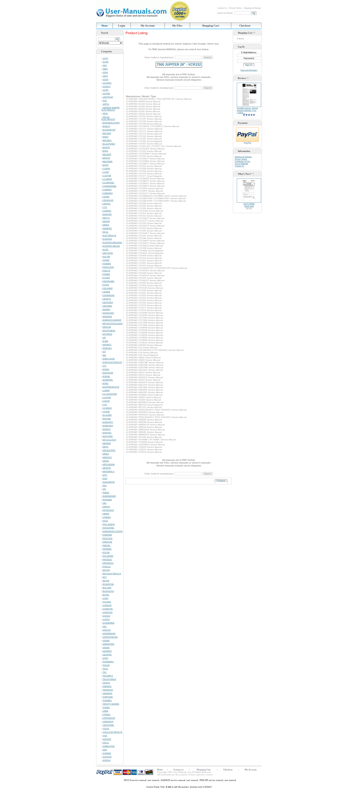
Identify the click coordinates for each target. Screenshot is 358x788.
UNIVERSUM (108, 718)
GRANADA (107, 302)
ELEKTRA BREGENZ (112, 242)
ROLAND (106, 588)
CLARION (107, 179)
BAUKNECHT (108, 130)
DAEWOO (107, 214)
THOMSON (107, 690)
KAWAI (105, 369)
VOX (104, 736)
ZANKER (106, 753)
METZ (105, 447)
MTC (104, 475)
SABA (105, 598)
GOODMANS (108, 295)
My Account (148, 25)
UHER (105, 711)
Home (105, 25)
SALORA (106, 602)
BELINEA (106, 140)
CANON (106, 168)
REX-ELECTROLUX (111, 574)
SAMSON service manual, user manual (180, 780)
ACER (105, 62)
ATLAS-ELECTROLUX (108, 118)
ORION (105, 514)
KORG (105, 383)
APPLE (105, 104)
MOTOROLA (108, 471)
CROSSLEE (107, 200)
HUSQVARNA (108, 330)
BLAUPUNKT (108, 144)
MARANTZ (107, 422)
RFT (104, 577)
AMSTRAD (107, 97)
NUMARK (107, 500)
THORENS (107, 693)
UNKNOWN (107, 721)
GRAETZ (106, 299)
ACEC (105, 58)
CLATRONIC (108, 183)
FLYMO (106, 278)
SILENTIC (107, 655)
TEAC (105, 669)
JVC (104, 366)
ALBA (105, 79)
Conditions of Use (242, 161)
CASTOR (106, 175)
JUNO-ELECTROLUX (112, 362)
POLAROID (107, 556)
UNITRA (106, 714)
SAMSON (106, 605)
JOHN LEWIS (108, 359)
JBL (104, 355)
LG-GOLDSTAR (109, 394)
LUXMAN (107, 408)
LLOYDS (106, 397)
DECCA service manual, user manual (142, 780)
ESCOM (106, 256)
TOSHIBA (107, 700)
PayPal (247, 143)
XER (104, 750)
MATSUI (106, 429)
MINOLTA (107, 457)
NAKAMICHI (108, 482)
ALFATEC (107, 83)
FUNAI (105, 285)
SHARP (106, 640)
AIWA (105, 72)
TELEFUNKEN (109, 679)
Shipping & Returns (252, 8)
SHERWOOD (108, 644)
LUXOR (106, 411)
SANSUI (106, 616)
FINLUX (106, 271)
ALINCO (106, 86)
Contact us (178, 769)
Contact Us (222, 8)
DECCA (106, 218)
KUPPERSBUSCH (110, 387)
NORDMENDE (109, 496)
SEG (104, 626)
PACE (105, 521)
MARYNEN (107, 426)
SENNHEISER (108, 633)
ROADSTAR (108, 584)
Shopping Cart (210, 25)
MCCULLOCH (109, 440)
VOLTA (105, 728)
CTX (104, 207)
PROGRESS (108, 563)
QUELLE (106, 566)
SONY (105, 658)
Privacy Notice (235, 8)
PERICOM (107, 542)
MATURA (106, 433)
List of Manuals (241, 163)
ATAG (105, 113)
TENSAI (106, 683)
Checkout (244, 25)
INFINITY (106, 345)
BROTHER (107, 161)
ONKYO (106, 507)
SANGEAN (107, 612)
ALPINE (106, 93)
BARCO (106, 126)
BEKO (105, 137)
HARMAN (107, 316)
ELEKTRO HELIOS (111, 246)
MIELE (105, 454)
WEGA (105, 743)
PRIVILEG (107, 559)
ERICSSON (107, 253)
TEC (104, 672)
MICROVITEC (109, 450)
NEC (104, 485)
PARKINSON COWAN (112, 531)
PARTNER (107, 535)
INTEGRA (107, 348)
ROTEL (105, 595)
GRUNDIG (107, 306)
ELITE (105, 249)
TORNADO (107, 697)
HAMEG (106, 309)
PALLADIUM (108, 524)
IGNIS (105, 341)
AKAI (105, 76)
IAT (104, 338)
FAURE (105, 260)
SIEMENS (107, 651)
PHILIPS (106, 545)
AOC (104, 100)
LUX (104, 404)
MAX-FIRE (107, 436)
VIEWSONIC (108, 725)
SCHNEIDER (108, 623)
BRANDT (106, 154)
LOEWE (106, 401)
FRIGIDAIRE (108, 281)
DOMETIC (107, 228)
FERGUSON (108, 267)
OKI (104, 503)
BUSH (105, 165)
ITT (104, 352)
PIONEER (106, 549)
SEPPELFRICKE (110, 637)
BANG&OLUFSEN (111, 123)
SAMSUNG (107, 609)
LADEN (106, 390)
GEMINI (106, 292)
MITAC (105, 461)
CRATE (105, 197)
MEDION (106, 443)
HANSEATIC (108, 313)
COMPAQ (106, 190)
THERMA (106, 686)
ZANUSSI (106, 757)
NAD (104, 478)
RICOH (105, 581)
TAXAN (106, 665)
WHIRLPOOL (108, 746)
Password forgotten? (249, 70)
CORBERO (107, 193)
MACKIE (106, 419)
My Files (177, 25)
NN (104, 489)
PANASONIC (108, 528)
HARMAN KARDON (111, 320)
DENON (106, 221)
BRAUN (106, 158)
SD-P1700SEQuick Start (249, 205)
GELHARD (107, 288)
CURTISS (106, 211)
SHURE (106, 647)
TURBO (106, 707)
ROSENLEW (108, 591)
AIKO (105, 69)
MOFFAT (106, 468)
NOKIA (105, 492)
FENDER (106, 264)
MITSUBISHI (108, 464)
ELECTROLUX (109, 235)
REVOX (106, 570)
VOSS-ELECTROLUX (112, 732)
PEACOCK (107, 538)
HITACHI (106, 327)
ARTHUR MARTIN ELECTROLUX (111, 109)
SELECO (106, 630)
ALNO (105, 90)
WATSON (106, 739)
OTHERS (106, 517)
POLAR (106, 552)
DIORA (105, 225)
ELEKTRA (107, 239)
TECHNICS (107, 676)
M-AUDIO (107, 415)
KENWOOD (107, 373)
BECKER (106, 133)
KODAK (106, 376)
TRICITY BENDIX (110, 704)
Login (121, 25)
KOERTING (107, 380)
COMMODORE (109, 186)
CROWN (106, 204)
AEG (104, 65)
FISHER (106, 274)
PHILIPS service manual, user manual (218, 780)
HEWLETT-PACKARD (112, 323)
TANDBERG (108, 662)
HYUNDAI (107, 334)
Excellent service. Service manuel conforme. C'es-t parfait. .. (247, 110)
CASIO (105, 172)
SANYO (106, 619)
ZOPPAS (106, 760)
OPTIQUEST (108, 510)
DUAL (105, 232)
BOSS (105, 151)
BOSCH (106, 147)
